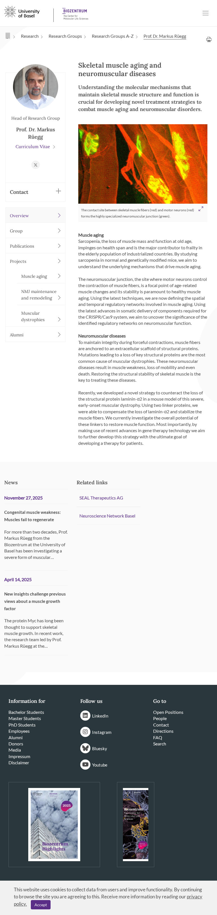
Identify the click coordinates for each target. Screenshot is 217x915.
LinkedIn (100, 715)
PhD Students (22, 724)
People (160, 718)
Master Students (24, 718)
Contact (161, 724)
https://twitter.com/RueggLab (35, 165)
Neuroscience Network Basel (107, 515)
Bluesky (99, 748)
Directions (163, 731)
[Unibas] (28, 11)
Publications (22, 246)
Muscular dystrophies (33, 316)
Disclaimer (18, 762)
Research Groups (65, 36)
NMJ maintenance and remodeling (39, 295)
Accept (40, 904)
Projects (18, 261)
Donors (15, 743)
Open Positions (168, 712)
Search (159, 743)
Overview (19, 215)
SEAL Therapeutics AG (101, 497)
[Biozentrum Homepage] (73, 12)
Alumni (16, 334)
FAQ (157, 737)
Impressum (19, 756)
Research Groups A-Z (113, 36)
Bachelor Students (26, 712)
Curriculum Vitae (33, 146)
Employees (19, 731)
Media (14, 749)
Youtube (99, 764)
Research (30, 36)
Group (16, 231)
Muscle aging (34, 276)
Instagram (101, 732)
